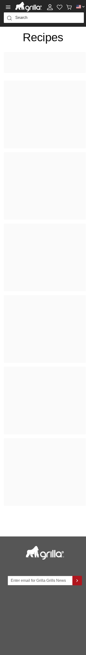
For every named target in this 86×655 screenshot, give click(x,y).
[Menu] (9, 6)
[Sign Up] (77, 580)
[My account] (50, 6)
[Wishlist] (59, 6)
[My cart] (69, 6)
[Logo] (28, 6)
